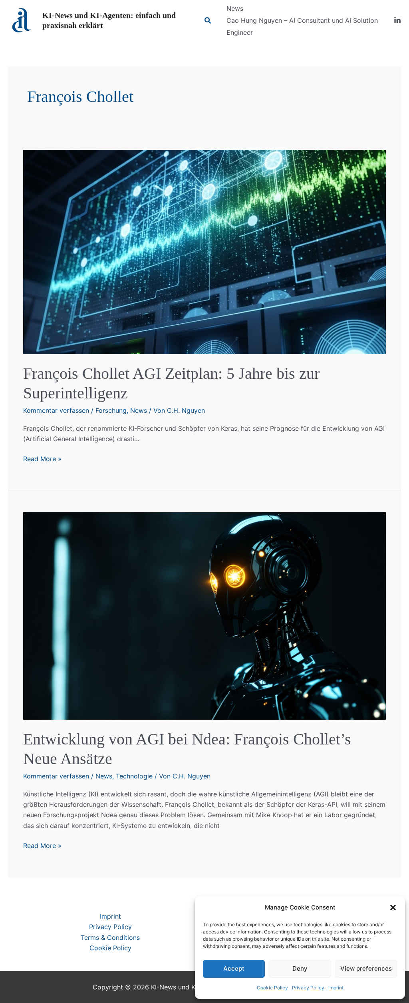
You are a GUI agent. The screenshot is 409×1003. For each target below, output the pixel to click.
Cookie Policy (272, 988)
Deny (300, 968)
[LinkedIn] (397, 20)
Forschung (111, 410)
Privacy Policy (308, 988)
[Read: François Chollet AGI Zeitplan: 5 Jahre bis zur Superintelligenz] (204, 251)
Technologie (134, 776)
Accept (233, 968)
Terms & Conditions (110, 937)
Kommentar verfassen (56, 410)
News (138, 410)
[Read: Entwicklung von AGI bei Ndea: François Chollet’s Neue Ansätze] (204, 615)
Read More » (42, 459)
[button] (393, 907)
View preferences (366, 968)
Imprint (335, 988)
